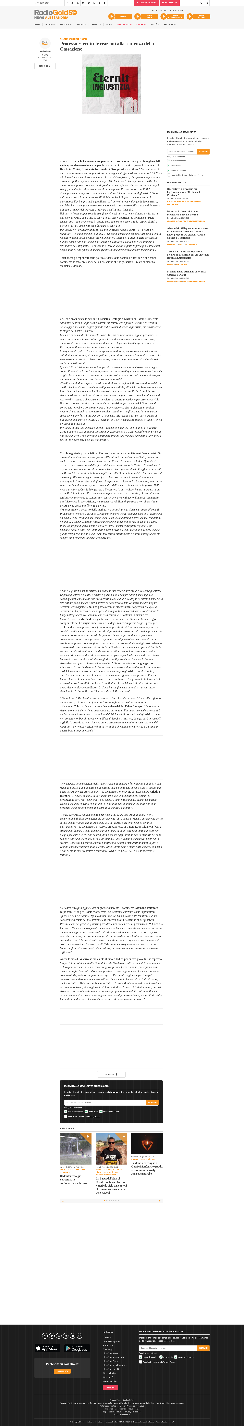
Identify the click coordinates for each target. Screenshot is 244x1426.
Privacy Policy (94, 1116)
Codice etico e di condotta (101, 1403)
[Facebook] (67, 3)
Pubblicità (108, 1345)
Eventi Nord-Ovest (111, 1111)
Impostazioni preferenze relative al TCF (122, 1409)
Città (154, 24)
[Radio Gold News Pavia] (146, 16)
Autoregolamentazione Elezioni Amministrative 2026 (122, 1406)
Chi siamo (107, 1337)
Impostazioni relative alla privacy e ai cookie (122, 1411)
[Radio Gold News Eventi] (198, 16)
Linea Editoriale (120, 1403)
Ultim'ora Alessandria (113, 1357)
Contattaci (110, 1387)
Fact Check (160, 1403)
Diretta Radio (109, 1373)
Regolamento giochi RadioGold (141, 1403)
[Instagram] (83, 3)
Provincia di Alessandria (106, 1175)
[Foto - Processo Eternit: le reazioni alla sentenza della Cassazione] (111, 84)
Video (109, 24)
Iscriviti (152, 1102)
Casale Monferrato (78, 39)
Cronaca (50, 24)
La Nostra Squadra (111, 1341)
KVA (172, 1422)
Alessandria (191, 244)
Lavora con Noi (110, 1381)
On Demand (170, 24)
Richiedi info (62, 1371)
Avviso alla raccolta (122, 1414)
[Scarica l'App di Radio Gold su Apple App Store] (47, 1348)
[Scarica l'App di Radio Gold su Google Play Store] (77, 1348)
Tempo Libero (183, 202)
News (37, 24)
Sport (95, 24)
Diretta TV (123, 24)
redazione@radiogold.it (146, 1422)
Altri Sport (172, 244)
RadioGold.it (89, 1422)
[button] (45, 66)
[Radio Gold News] (120, 16)
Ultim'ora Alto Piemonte (115, 1365)
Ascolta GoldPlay (147, 3)
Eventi (81, 24)
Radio (139, 24)
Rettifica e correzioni (175, 1403)
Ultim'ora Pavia (110, 1361)
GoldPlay (171, 202)
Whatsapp (108, 1349)
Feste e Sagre (108, 1169)
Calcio (62, 1169)
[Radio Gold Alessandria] (55, 13)
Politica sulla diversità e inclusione (74, 1403)
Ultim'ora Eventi (111, 1369)
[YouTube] (77, 3)
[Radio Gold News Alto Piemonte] (172, 16)
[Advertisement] (111, 136)
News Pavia (93, 1111)
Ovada (179, 221)
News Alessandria (75, 1111)
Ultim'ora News (110, 1353)
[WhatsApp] (94, 3)
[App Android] (99, 3)
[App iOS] (104, 3)
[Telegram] (88, 3)
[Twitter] (72, 3)
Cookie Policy (128, 1400)
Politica (65, 24)
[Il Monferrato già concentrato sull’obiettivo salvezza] (75, 1149)
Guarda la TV (171, 3)
